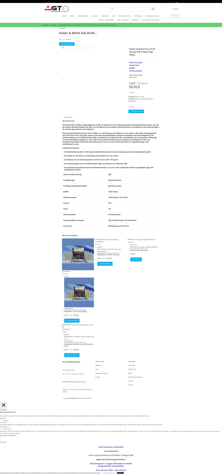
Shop (96, 369)
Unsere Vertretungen (101, 373)
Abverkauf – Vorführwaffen (106, 20)
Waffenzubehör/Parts (125, 16)
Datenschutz (132, 369)
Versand (130, 381)
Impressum (131, 365)
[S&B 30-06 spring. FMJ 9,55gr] (78, 62)
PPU (146, 248)
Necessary (6, 420)
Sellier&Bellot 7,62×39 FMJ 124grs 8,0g (108, 255)
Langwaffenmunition (65, 25)
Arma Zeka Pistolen (83, 16)
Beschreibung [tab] (68, 117)
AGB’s (130, 373)
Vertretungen (138, 16)
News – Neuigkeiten (123, 20)
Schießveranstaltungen (152, 16)
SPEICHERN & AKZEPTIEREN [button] (8, 435)
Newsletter (135, 20)
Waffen (72, 16)
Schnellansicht (66, 271)
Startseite (45, 25)
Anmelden (176, 9)
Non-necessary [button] (4, 427)
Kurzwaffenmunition (69, 342)
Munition (95, 16)
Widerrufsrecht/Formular (135, 377)
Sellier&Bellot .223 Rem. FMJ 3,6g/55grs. (75, 311)
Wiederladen (105, 16)
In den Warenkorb (67, 44)
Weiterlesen (136, 259)
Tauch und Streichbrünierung (150, 20)
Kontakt (64, 16)
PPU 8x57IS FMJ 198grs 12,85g (139, 250)
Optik (113, 16)
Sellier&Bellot (77, 25)
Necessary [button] (3, 418)
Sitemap (130, 385)
